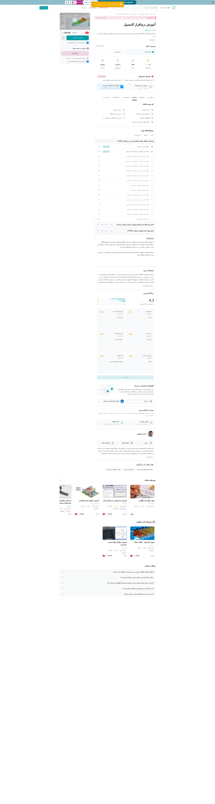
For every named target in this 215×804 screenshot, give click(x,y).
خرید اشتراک (102, 76)
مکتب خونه (153, 13)
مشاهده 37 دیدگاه (125, 377)
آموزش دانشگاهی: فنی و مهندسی (113, 469)
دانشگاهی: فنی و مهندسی (143, 13)
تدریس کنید (84, 7)
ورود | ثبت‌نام (44, 7)
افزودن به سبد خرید (78, 37)
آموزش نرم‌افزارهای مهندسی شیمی (144, 469)
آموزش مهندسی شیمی (128, 469)
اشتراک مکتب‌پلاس (103, 7)
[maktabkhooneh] (174, 7)
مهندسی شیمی (133, 13)
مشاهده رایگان (106, 146)
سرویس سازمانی (92, 7)
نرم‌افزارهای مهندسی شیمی (122, 13)
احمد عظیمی (141, 434)
